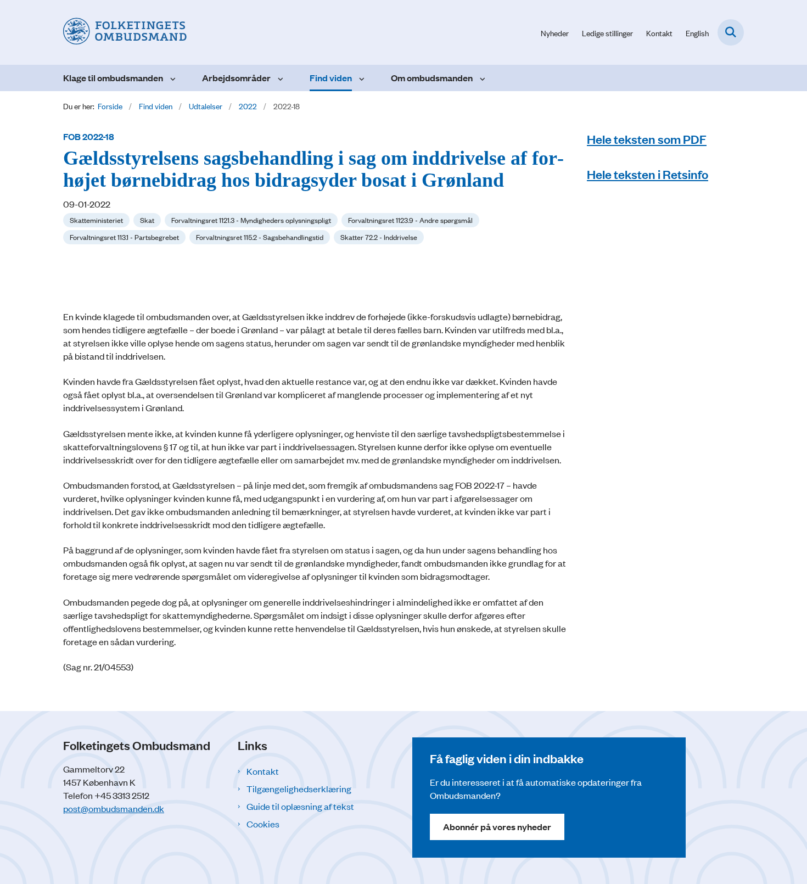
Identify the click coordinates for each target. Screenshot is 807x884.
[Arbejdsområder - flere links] (279, 78)
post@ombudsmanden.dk (113, 808)
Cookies (262, 824)
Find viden (331, 77)
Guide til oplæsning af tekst (300, 806)
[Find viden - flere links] (360, 78)
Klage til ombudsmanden (113, 77)
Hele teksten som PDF (647, 139)
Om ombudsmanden (432, 77)
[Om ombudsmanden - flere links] (481, 78)
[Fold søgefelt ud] (731, 32)
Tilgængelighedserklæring (298, 788)
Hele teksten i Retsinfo (647, 174)
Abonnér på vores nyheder (497, 826)
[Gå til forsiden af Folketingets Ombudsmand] (125, 32)
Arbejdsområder (236, 77)
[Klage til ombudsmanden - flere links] (171, 78)
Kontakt (262, 771)
